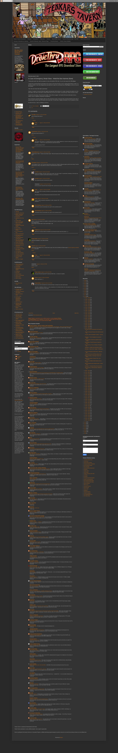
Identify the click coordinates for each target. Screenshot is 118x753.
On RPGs (85, 475)
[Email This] (43, 106)
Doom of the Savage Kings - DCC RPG (19, 222)
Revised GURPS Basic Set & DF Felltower (37, 367)
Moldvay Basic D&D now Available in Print (37, 458)
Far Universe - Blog (88, 251)
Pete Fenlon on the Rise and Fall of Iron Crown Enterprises (39, 408)
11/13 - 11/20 (87, 307)
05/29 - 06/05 (87, 386)
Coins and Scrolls (33, 442)
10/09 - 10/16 (87, 315)
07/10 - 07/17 (87, 377)
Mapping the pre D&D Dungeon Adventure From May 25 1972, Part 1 (41, 493)
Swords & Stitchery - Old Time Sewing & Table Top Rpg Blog (41, 325)
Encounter (17, 272)
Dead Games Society (88, 462)
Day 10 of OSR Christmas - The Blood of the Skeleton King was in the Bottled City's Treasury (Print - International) (20, 149)
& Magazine (18, 271)
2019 (85, 291)
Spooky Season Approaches (34, 352)
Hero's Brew (86, 472)
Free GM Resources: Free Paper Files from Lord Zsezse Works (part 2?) (42, 428)
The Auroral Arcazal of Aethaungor (20, 245)
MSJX (31, 437)
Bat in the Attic (32, 382)
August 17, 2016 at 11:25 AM (39, 219)
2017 (85, 294)
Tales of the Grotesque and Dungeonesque (20, 240)
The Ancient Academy (20, 243)
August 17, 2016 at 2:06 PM (46, 210)
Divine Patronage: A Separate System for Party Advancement (40, 483)
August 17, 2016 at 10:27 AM (42, 162)
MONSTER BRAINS (33, 565)
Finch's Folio (32, 667)
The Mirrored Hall (19, 255)
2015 (85, 422)
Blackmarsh (18, 216)
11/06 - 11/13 (87, 308)
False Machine (32, 432)
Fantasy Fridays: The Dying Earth (35, 337)
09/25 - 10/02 (87, 318)
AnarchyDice (32, 658)
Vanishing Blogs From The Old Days (36, 398)
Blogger (61, 737)
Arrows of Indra (18, 296)
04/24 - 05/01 (87, 394)
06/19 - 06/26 (87, 381)
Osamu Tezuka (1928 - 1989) (35, 566)
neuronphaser (32, 672)
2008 (85, 433)
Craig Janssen (34, 131)
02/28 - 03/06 (87, 407)
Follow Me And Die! (33, 397)
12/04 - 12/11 (87, 302)
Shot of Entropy (38, 205)
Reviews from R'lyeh (34, 331)
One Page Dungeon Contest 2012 (19, 238)
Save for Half (86, 487)
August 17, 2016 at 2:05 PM (46, 205)
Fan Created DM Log (19, 338)
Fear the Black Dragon (88, 465)
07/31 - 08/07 (87, 372)
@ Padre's (86, 213)
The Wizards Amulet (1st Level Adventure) (19, 328)
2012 (85, 426)
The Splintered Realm (88, 163)
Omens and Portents (34, 589)
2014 (85, 423)
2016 (85, 296)
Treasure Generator (19, 336)
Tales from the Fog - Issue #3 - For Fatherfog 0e (19, 121)
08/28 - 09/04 (87, 324)
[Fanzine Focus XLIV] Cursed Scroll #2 (36, 332)
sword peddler (87, 233)
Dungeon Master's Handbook (89, 463)
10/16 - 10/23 (87, 313)
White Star (42, 39)
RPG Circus (86, 484)
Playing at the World (33, 530)
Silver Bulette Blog (33, 648)
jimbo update (32, 503)
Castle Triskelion (33, 663)
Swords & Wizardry (19, 400)
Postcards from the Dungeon (89, 477)
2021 (85, 288)
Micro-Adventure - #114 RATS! (35, 453)
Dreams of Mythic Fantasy (35, 643)
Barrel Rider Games (56, 39)
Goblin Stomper (33, 653)
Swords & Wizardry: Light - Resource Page (39, 41)
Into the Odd (32, 361)
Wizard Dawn (18, 276)
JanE (33, 219)
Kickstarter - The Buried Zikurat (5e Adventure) (93, 366)
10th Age (17, 211)
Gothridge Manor (33, 452)
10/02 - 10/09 (87, 316)
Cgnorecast (86, 461)
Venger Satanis (34, 238)
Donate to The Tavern (88, 94)
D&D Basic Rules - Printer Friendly (19, 316)
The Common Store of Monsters (35, 433)
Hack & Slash (32, 497)
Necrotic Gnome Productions (35, 580)
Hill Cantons (32, 447)
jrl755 (36, 198)
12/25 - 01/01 (87, 297)
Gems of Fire (18, 227)
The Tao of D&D (33, 487)
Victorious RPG (33, 540)
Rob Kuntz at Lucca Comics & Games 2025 (37, 516)
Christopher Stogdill (19, 357)
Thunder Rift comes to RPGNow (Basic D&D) (93, 354)
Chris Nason (34, 162)
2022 (85, 286)
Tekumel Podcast (87, 491)
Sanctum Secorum (87, 486)
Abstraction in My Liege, (34, 463)
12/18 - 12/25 (87, 299)
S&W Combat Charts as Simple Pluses (19, 265)
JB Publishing (32, 594)
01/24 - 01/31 (87, 415)
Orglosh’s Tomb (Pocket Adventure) (19, 335)
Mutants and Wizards (33, 511)
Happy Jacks (86, 470)
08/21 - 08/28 (87, 326)
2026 (85, 280)
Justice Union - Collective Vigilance (35, 362)
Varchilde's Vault (33, 525)
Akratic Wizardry (33, 407)
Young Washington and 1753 (34, 438)
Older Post (76, 313)
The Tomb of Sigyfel (19, 259)
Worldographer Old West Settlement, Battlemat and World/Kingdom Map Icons (19, 117)
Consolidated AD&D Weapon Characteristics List (38, 473)
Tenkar (36, 122)
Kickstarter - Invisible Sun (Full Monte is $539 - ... (94, 347)
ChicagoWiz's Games (34, 560)
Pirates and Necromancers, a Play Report (37, 551)
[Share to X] (46, 106)
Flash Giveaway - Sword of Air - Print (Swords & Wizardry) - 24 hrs (20, 189)
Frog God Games (54, 41)
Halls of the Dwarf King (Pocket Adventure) (20, 333)
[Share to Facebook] (47, 106)
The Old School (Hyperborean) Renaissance (37, 448)
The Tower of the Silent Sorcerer (90, 229)
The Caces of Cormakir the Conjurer (20, 249)
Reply (33, 117)
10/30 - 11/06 (87, 310)
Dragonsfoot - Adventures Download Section (20, 225)
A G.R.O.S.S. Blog (33, 717)
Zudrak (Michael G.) (35, 152)
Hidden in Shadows (33, 492)
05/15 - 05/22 (87, 389)
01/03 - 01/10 (87, 420)
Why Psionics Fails (33, 388)
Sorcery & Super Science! (35, 510)
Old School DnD (33, 624)
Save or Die (86, 488)
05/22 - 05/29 (87, 388)
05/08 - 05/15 (87, 391)
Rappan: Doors (32, 342)
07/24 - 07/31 (87, 373)
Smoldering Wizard (33, 457)
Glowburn (86, 469)
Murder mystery (32, 423)
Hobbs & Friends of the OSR (89, 473)
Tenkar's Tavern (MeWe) (65, 41)
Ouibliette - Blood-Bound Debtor (19, 113)
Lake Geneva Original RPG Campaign (37, 515)
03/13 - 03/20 (87, 404)
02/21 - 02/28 (87, 408)
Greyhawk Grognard (34, 402)
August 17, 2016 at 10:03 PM (43, 277)
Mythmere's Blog (87, 245)
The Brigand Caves (19, 247)
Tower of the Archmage (34, 341)
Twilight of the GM (33, 555)
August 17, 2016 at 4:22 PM (43, 238)
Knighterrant (37, 229)
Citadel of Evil (18, 220)
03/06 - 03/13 (87, 405)
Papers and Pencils (33, 477)
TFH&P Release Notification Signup (90, 234)
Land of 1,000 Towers (20, 233)
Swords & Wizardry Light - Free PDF (70, 39)
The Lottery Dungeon (19, 252)
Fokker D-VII (32, 347)
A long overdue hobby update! (35, 526)
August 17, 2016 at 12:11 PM (42, 198)
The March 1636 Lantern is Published (36, 488)
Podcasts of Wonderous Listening (21, 41)
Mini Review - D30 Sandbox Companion (20, 199)
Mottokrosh (86, 216)
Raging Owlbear (38, 283)
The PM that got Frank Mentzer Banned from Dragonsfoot (20, 161)
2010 (85, 430)
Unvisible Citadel (33, 707)
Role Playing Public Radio (89, 480)
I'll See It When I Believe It (35, 545)
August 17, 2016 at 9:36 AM (45, 122)
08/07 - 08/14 (87, 370)
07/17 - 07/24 (87, 375)
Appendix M (32, 599)
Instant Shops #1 (19, 111)
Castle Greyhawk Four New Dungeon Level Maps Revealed (40, 468)
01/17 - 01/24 (87, 416)
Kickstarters (35, 39)
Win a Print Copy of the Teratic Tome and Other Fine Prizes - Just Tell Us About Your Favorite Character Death (20, 174)
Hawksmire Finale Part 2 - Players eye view (37, 378)
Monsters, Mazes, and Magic (89, 223)
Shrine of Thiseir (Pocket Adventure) (19, 330)
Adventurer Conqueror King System (20, 292)
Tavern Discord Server (85, 39)
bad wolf (33, 245)
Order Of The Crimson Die (35, 584)
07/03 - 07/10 (87, 378)
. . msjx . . (86, 195)
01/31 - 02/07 (87, 413)
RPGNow (59, 318)
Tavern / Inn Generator (20, 275)
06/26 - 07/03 (87, 380)
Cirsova (85, 149)
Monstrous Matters (33, 392)
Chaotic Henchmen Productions (36, 633)
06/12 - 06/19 (87, 383)
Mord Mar (31, 692)
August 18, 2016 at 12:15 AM (46, 283)
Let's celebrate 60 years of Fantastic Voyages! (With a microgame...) (41, 393)
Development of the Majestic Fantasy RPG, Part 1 (38, 383)
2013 (85, 425)
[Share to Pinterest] (48, 106)
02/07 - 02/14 (87, 412)
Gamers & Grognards (34, 614)
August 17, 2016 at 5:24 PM (40, 245)
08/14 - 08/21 (87, 328)
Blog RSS (86, 268)
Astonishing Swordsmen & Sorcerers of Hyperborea (18, 299)
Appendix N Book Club (88, 459)
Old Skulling (32, 609)
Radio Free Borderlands (88, 479)
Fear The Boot (86, 466)
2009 (85, 431)
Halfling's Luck (32, 604)
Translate (19, 351)
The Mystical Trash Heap (34, 472)
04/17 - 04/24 (87, 396)
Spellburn (86, 490)
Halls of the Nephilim (34, 351)
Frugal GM (32, 427)
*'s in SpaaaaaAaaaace (34, 556)
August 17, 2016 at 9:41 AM (45, 139)
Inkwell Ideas (86, 156)
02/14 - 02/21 (87, 410)
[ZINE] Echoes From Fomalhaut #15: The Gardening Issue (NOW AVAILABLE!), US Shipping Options (46, 372)
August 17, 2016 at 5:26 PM (45, 255)
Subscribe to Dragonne (34, 403)
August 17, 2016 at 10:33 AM (44, 178)
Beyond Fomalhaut (33, 371)
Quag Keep (32, 506)
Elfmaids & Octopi (33, 377)
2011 (85, 428)
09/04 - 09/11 (87, 323)
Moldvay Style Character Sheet (19, 323)
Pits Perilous (32, 417)
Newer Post (31, 313)
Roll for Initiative (87, 483)
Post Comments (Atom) (37, 315)
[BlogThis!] (44, 106)
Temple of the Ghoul (19, 242)
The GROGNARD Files (88, 494)
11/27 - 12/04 (87, 304)
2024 (85, 283)
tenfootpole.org (33, 356)
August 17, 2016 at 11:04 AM (45, 184)
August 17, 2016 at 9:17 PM (46, 272)
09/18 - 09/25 (87, 320)
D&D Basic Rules (19, 314)
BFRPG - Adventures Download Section (19, 215)
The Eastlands (18, 251)
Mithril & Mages (18, 278)
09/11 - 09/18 (87, 321)
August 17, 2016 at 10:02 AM (44, 152)
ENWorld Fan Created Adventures (20, 325)
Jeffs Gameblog (33, 502)
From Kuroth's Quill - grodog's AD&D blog (38, 467)
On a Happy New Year (33, 498)
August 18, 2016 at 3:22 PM (45, 229)
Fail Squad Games (33, 638)
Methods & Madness (34, 412)
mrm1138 (37, 171)
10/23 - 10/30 (87, 312)
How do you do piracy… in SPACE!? (36, 521)
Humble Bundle (33, 319)
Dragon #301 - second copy (34, 507)
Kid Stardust (86, 164)
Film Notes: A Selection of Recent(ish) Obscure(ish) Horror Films (40, 443)
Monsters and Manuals (34, 387)
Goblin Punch (32, 482)
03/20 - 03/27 (87, 402)
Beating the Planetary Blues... (35, 418)
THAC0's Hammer (87, 493)
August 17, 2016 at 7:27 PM (42, 264)
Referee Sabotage (33, 478)
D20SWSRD (18, 266)
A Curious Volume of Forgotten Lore (19, 290)
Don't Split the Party (33, 550)
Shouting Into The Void (34, 346)
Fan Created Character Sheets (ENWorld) (20, 321)
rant (32, 107)
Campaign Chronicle (34, 628)
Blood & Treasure (19, 301)
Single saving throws (33, 413)
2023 (85, 285)
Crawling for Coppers (34, 619)
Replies (34, 120)
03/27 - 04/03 (87, 400)
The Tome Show (87, 495)
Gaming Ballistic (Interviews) (89, 468)
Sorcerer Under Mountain (89, 169)
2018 (85, 293)
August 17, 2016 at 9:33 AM (41, 114)
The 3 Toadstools (33, 422)
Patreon (48, 39)
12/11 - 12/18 (87, 300)
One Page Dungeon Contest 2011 (19, 236)
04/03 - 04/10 (87, 399)
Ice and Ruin (32, 462)
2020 (85, 289)
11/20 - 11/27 (87, 305)
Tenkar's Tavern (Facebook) (20, 39)
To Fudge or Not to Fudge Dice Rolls (90, 224)
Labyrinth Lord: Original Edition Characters (18, 304)
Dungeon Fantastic (33, 366)
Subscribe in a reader (19, 129)
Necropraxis (32, 575)
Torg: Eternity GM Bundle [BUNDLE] (19, 124)
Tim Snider (34, 114)
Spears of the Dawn (19, 309)
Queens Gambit (32, 357)
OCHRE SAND (32, 600)
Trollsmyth (32, 535)
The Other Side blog (33, 336)
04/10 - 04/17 (87, 397)
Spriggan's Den (33, 520)
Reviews (29, 39)
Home (54, 313)
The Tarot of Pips (33, 546)
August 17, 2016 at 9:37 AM (43, 131)
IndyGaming (32, 570)
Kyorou (36, 277)
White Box (32, 682)
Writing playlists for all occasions (35, 541)
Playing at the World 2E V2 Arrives (35, 531)
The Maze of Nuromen (20, 253)
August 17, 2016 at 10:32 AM (44, 171)
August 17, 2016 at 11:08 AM (45, 189)
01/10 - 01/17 (87, 418)
